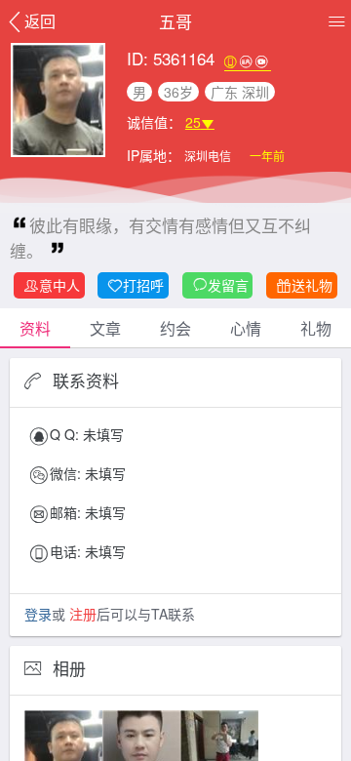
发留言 (228, 285)
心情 (245, 328)
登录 (38, 613)
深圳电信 (209, 155)
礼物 (316, 328)
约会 (175, 328)
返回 (40, 21)
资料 (35, 328)
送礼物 (312, 285)
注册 (83, 613)
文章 (105, 328)
